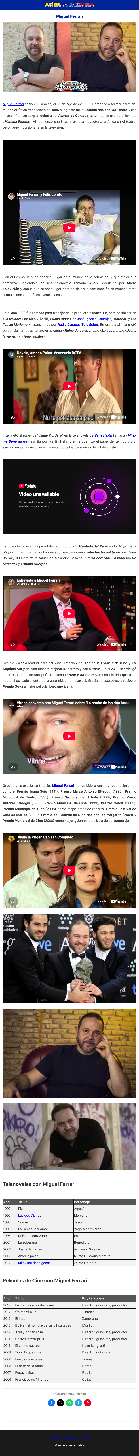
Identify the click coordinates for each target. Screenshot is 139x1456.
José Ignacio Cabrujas (94, 319)
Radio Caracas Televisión (78, 324)
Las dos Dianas (29, 1215)
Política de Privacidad (63, 1438)
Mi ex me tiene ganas (34, 1263)
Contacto (85, 1438)
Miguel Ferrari (13, 104)
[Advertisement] (69, 165)
